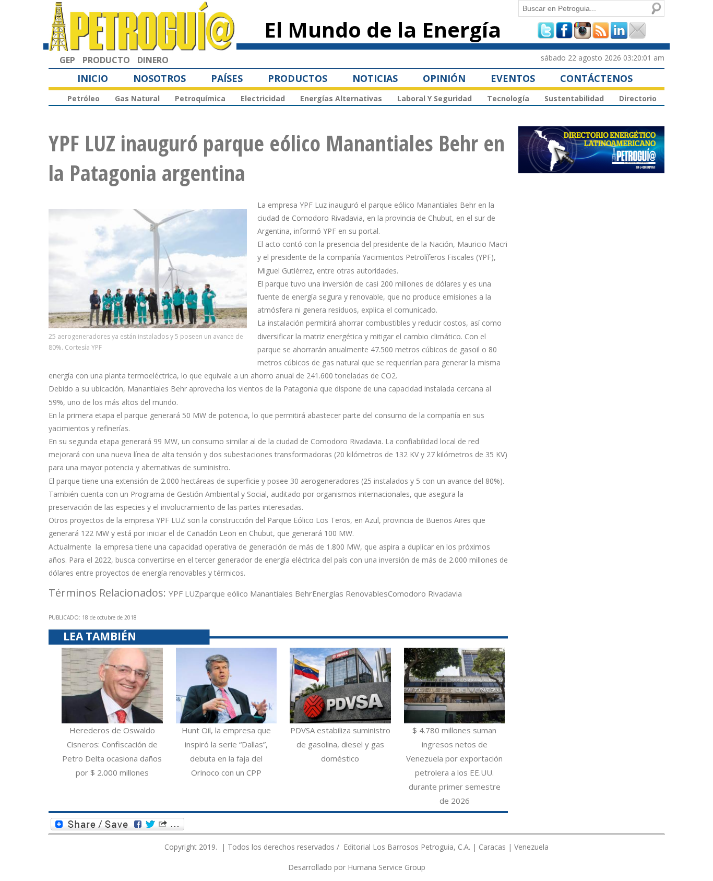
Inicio (92, 78)
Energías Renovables (350, 593)
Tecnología (508, 98)
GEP (67, 60)
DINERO (153, 60)
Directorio (638, 98)
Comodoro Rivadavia (425, 593)
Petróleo (83, 98)
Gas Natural (137, 98)
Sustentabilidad (574, 98)
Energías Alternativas (341, 98)
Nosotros (159, 78)
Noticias (375, 78)
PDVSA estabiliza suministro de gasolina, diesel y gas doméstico (340, 744)
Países (227, 78)
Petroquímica (200, 98)
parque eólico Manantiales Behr (255, 593)
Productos (297, 78)
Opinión (444, 78)
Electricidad (263, 98)
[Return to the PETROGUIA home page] (142, 46)
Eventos (513, 78)
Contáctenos (596, 78)
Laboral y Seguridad (434, 98)
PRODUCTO (106, 60)
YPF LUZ (184, 593)
